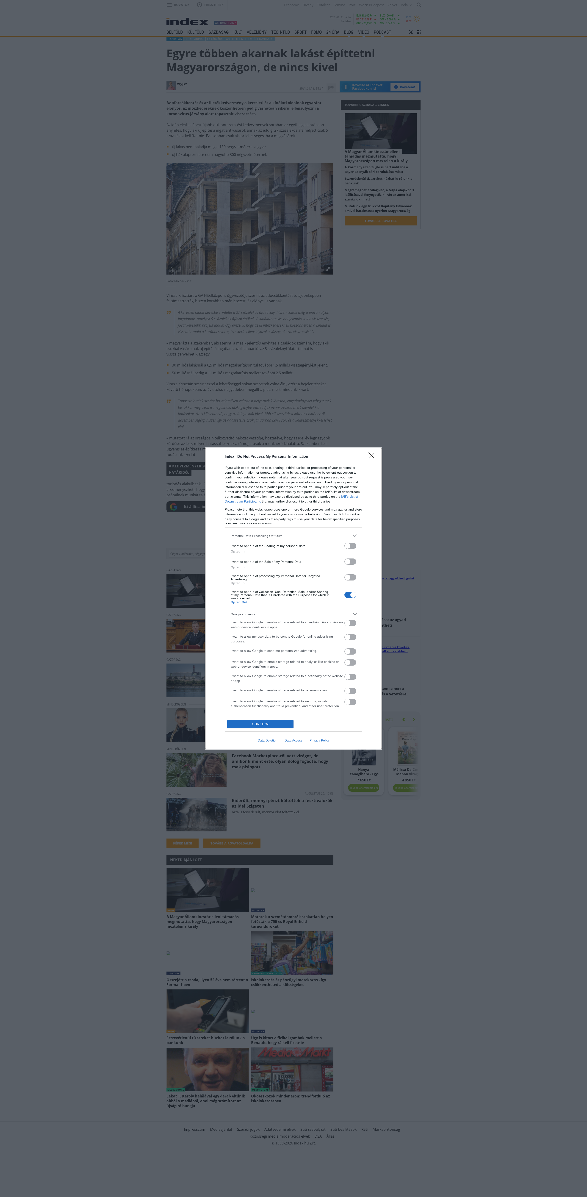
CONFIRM (260, 724)
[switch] (350, 546)
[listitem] (293, 535)
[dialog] (293, 598)
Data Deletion (267, 740)
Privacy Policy (319, 740)
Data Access (293, 740)
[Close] (372, 457)
